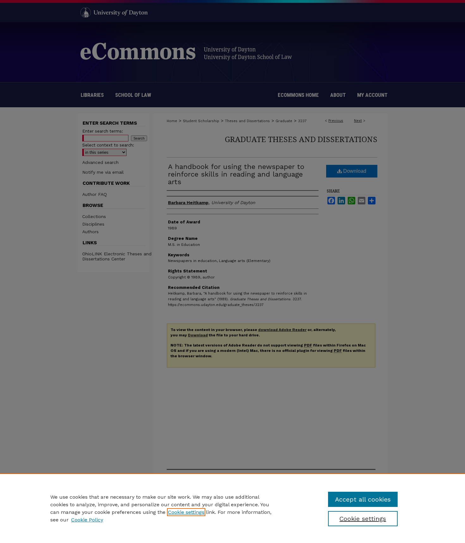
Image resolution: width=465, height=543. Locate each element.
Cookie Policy (87, 520)
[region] (232, 508)
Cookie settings (186, 512)
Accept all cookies (363, 499)
